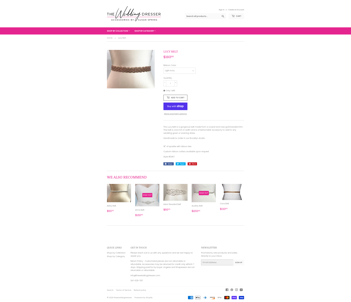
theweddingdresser (123, 297)
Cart (238, 16)
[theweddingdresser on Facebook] (227, 290)
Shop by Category (144, 31)
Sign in (221, 10)
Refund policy (140, 290)
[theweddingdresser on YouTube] (241, 290)
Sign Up (238, 262)
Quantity (167, 78)
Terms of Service (123, 290)
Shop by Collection (117, 31)
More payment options (175, 113)
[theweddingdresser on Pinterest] (231, 290)
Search (110, 290)
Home (109, 38)
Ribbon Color (169, 65)
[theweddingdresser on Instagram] (236, 290)
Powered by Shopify (143, 297)
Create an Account (236, 10)
